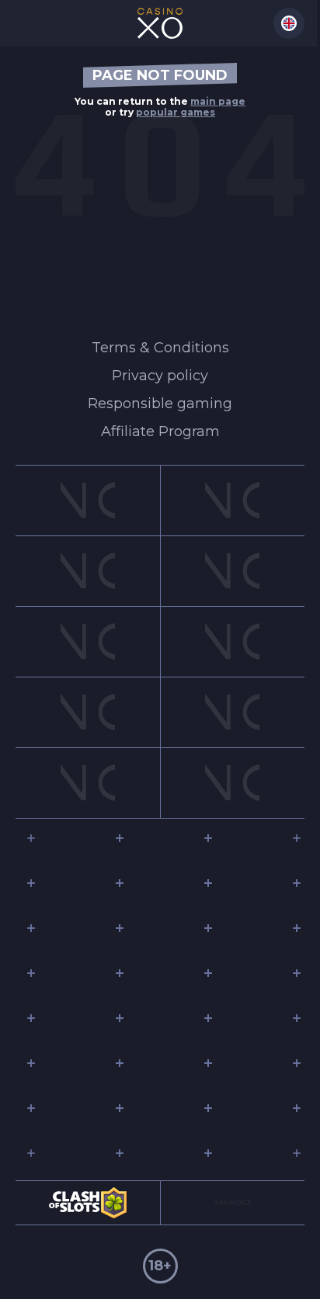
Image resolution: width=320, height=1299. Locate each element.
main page (217, 101)
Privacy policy (160, 375)
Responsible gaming (160, 403)
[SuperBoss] (160, 23)
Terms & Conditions (160, 347)
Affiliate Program (160, 431)
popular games (175, 112)
